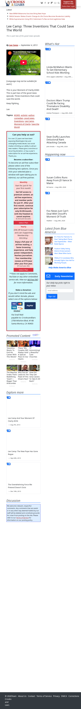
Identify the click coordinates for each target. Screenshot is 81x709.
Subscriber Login (68, 6)
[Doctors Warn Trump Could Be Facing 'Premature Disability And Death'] (59, 89)
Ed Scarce (50, 187)
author (31, 115)
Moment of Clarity (22, 124)
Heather (49, 221)
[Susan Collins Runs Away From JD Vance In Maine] (59, 166)
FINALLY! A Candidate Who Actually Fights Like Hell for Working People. (64, 260)
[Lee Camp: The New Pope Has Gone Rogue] (23, 438)
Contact (31, 696)
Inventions (19, 121)
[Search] (58, 3)
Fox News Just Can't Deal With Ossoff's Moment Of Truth (57, 213)
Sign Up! (52, 296)
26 (47, 193)
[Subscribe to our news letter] (55, 3)
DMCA (64, 696)
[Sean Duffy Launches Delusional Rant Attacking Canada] (59, 125)
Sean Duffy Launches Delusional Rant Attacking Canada (58, 139)
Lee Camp (13, 45)
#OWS (17, 115)
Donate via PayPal (30, 305)
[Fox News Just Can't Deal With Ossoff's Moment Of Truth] (59, 199)
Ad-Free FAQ (32, 279)
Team (13, 696)
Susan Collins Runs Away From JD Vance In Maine (59, 180)
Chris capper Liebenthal (55, 77)
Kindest (17, 310)
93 (47, 119)
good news (29, 118)
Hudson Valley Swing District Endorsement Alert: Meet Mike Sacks (62, 251)
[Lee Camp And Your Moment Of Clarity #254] (23, 405)
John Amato (51, 146)
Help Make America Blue (60, 267)
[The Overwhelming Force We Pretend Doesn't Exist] (23, 471)
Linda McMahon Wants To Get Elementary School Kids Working (59, 69)
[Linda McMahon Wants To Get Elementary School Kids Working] (59, 56)
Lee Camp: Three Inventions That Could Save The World (40, 28)
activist (24, 115)
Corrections (73, 696)
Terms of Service (22, 518)
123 (47, 49)
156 (47, 83)
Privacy (56, 696)
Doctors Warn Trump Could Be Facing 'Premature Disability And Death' (58, 105)
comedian (18, 118)
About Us (22, 696)
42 (47, 159)
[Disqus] (23, 601)
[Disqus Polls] (23, 549)
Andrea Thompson (53, 113)
